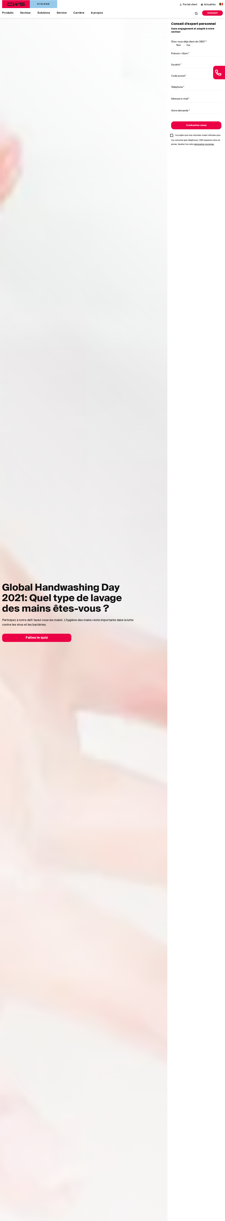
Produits (8, 13)
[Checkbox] (172, 136)
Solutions (43, 13)
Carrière (78, 13)
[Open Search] (196, 13)
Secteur (25, 13)
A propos (97, 13)
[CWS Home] (29, 4)
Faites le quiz (37, 637)
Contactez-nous (196, 125)
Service (62, 13)
